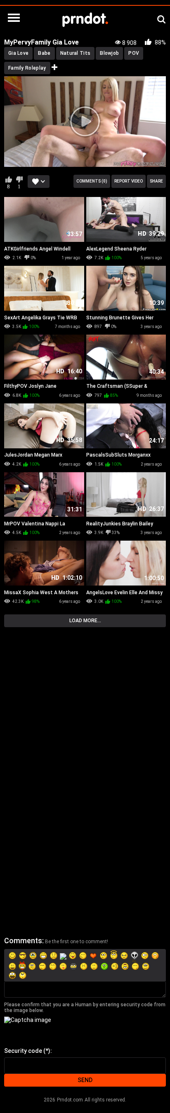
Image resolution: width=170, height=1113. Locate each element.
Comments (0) (91, 181)
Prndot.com (70, 1100)
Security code (23, 1050)
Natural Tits (75, 53)
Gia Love (18, 53)
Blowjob (109, 53)
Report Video (128, 181)
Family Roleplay (27, 68)
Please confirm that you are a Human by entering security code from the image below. (84, 1007)
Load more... (85, 620)
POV (133, 53)
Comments (23, 940)
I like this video (8, 179)
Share (156, 181)
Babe (44, 53)
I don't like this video (19, 179)
